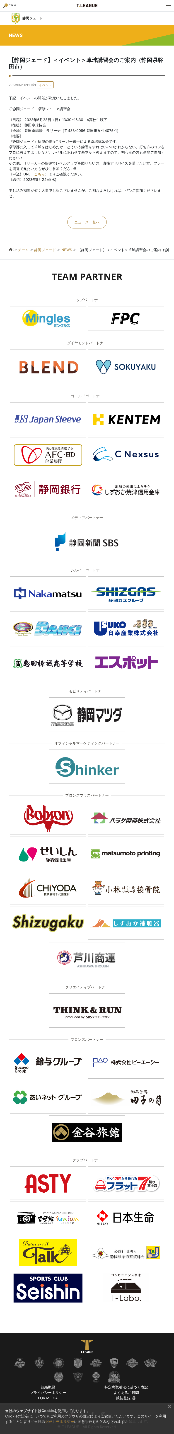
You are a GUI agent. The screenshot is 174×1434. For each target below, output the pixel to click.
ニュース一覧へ (87, 222)
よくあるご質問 (126, 1392)
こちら (39, 174)
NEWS (66, 249)
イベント (45, 85)
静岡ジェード (45, 249)
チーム (23, 249)
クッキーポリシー (59, 1421)
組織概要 (48, 1387)
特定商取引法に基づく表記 (126, 1387)
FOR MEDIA (48, 1398)
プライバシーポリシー (48, 1392)
